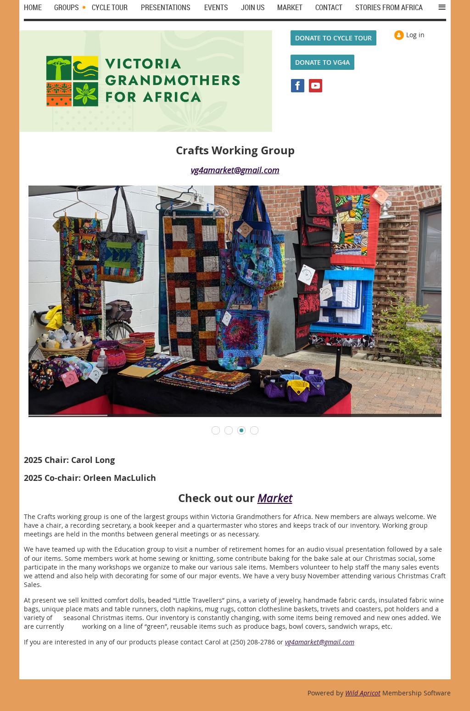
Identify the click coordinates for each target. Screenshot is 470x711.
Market (274, 498)
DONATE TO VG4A (322, 62)
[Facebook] (297, 85)
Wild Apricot (362, 692)
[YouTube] (315, 85)
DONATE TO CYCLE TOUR (333, 38)
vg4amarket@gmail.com (235, 169)
